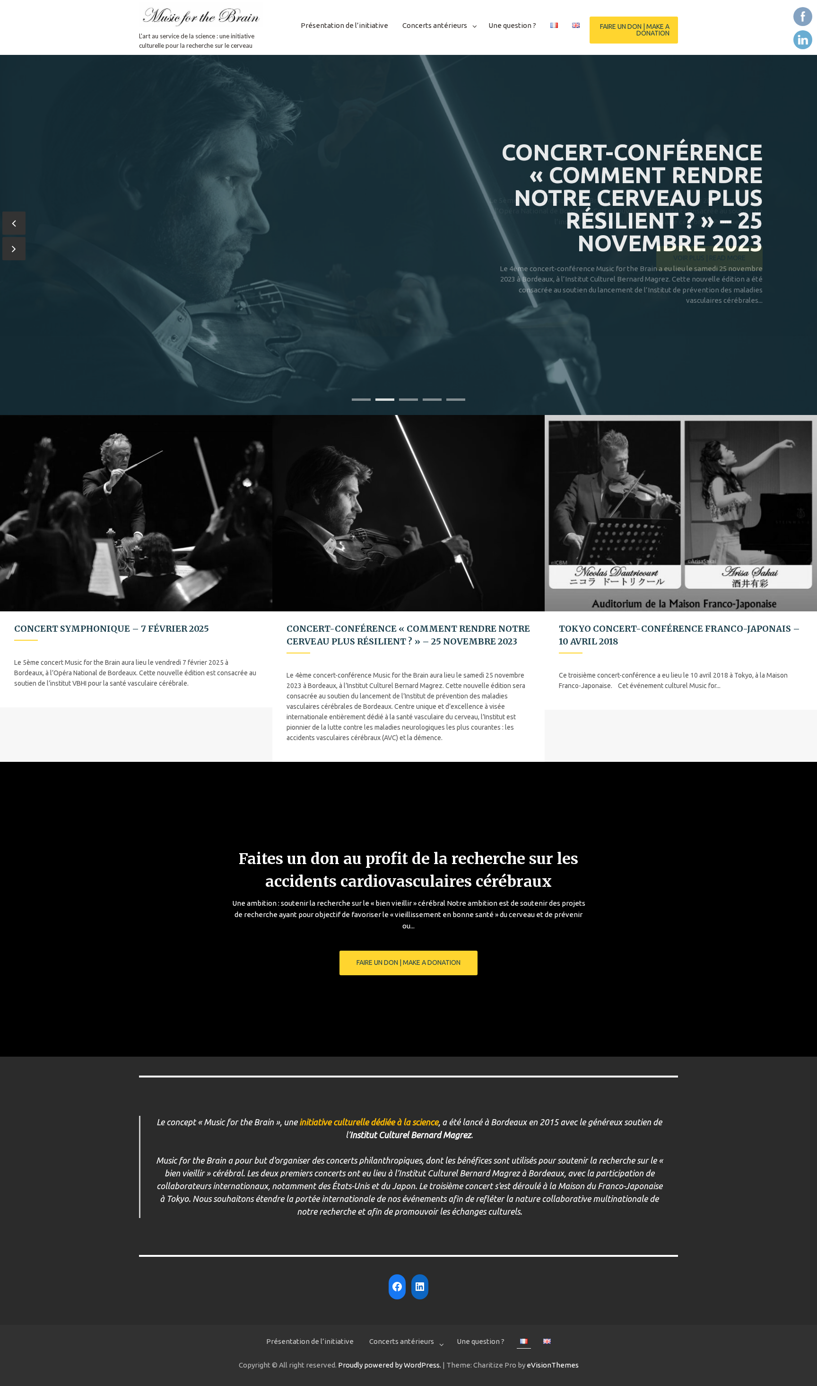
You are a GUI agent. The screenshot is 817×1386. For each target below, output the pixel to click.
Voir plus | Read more (709, 337)
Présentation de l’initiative (344, 25)
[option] (136, 561)
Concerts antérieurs (434, 25)
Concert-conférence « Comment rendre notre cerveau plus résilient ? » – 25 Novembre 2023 (632, 197)
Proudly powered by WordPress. (389, 1365)
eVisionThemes (553, 1365)
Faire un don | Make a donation (634, 30)
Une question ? (512, 25)
